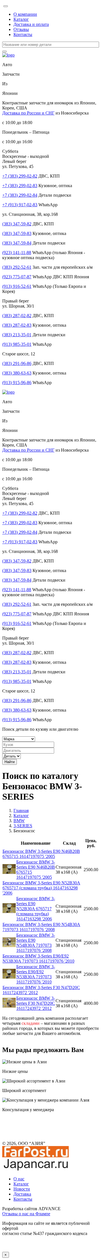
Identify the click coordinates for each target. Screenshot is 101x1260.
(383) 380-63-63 (16, 373)
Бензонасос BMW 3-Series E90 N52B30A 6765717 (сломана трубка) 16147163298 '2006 (41, 887)
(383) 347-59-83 (16, 233)
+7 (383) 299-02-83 (19, 185)
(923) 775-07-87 (16, 276)
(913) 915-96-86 (16, 382)
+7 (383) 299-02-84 (19, 195)
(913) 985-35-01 (16, 344)
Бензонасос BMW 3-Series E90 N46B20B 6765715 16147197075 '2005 (41, 854)
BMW (19, 820)
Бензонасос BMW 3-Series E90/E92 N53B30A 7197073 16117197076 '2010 (38, 958)
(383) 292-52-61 (16, 267)
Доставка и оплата (31, 24)
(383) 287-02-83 (16, 325)
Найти (9, 762)
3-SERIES (22, 825)
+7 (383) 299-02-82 (19, 176)
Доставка (22, 1194)
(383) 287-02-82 (16, 315)
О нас (18, 1178)
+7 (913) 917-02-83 (19, 204)
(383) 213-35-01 (16, 334)
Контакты (22, 34)
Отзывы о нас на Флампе (26, 1213)
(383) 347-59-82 (16, 223)
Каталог (21, 19)
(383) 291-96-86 (16, 363)
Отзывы (21, 29)
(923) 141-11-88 (16, 252)
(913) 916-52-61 (16, 286)
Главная (21, 810)
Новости (21, 1189)
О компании (25, 14)
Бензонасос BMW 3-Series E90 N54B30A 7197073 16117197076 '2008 (41, 927)
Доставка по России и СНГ (28, 113)
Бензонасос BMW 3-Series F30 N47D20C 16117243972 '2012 (35, 1003)
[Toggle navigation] (5, 6)
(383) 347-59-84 (16, 243)
